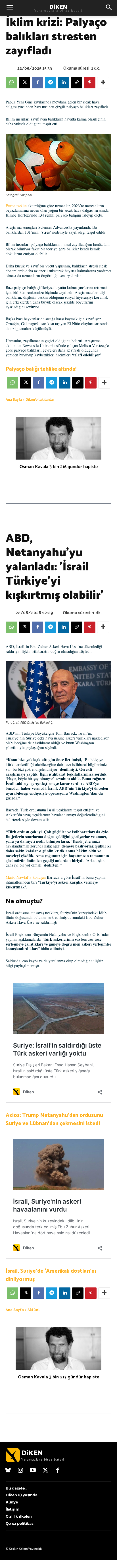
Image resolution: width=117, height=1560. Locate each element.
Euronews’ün (16, 205)
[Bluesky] (8, 1471)
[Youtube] (33, 1471)
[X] (24, 82)
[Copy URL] (76, 82)
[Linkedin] (63, 82)
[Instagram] (21, 1471)
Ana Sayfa (14, 400)
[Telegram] (50, 82)
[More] (103, 82)
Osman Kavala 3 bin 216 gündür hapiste (59, 467)
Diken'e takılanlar (40, 400)
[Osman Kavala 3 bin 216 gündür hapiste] (58, 438)
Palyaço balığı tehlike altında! (41, 369)
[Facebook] (37, 82)
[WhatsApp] (11, 82)
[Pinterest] (89, 82)
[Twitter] (45, 1471)
